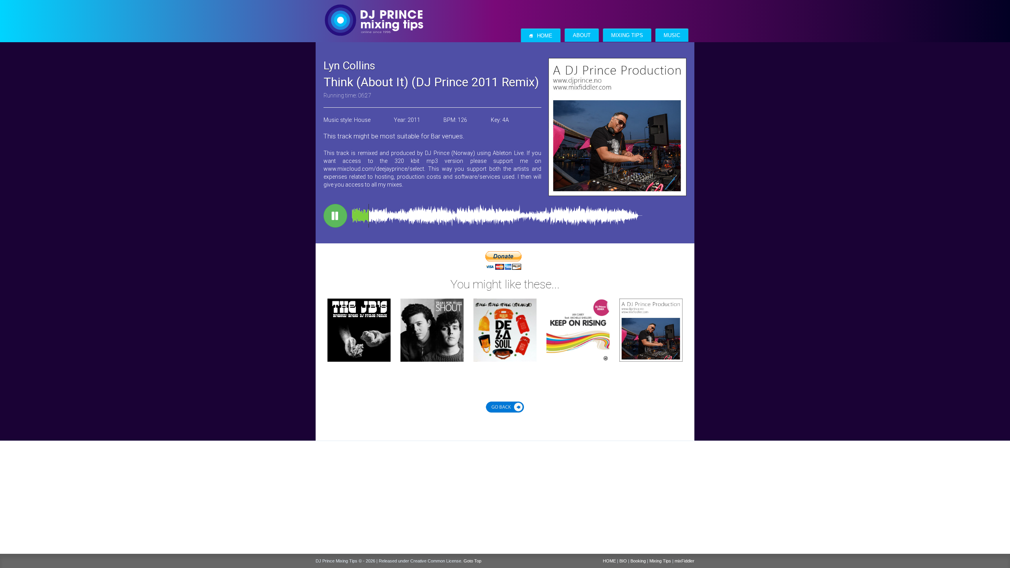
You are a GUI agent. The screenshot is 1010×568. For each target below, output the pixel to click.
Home (540, 36)
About (582, 35)
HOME (609, 561)
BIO (623, 561)
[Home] (374, 12)
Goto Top (472, 561)
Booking (638, 561)
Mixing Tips (627, 35)
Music (672, 35)
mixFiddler (684, 561)
